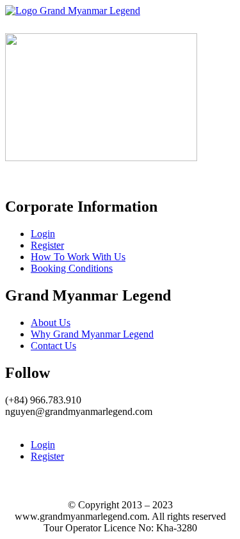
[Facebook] (9, 423)
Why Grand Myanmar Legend (92, 334)
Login (43, 233)
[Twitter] (19, 423)
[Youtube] (29, 423)
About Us (50, 322)
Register (47, 245)
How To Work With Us (78, 256)
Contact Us (53, 345)
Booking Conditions (72, 268)
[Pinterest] (40, 423)
